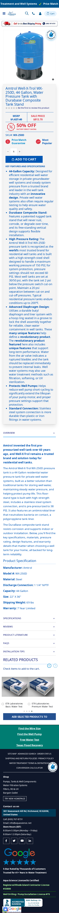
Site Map (12, 753)
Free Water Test (29, 739)
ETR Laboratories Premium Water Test (42, 705)
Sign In (40, 13)
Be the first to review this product (33, 107)
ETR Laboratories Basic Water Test (14, 705)
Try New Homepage (15, 798)
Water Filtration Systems (15, 785)
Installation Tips (14, 651)
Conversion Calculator (29, 767)
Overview (9, 432)
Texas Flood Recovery (29, 745)
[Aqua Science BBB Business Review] (22, 902)
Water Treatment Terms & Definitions (29, 763)
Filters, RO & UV (11, 789)
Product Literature (15, 634)
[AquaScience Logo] (12, 13)
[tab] (29, 433)
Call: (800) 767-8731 (13, 819)
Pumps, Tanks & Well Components (19, 781)
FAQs (6, 643)
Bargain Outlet (10, 792)
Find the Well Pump (29, 734)
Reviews (8, 626)
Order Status (44, 753)
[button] (53, 79)
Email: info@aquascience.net (17, 823)
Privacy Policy (46, 758)
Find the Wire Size (29, 728)
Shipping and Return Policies (21, 758)
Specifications (12, 618)
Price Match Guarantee (19, 141)
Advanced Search (27, 753)
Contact (33, 13)
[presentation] (49, 666)
